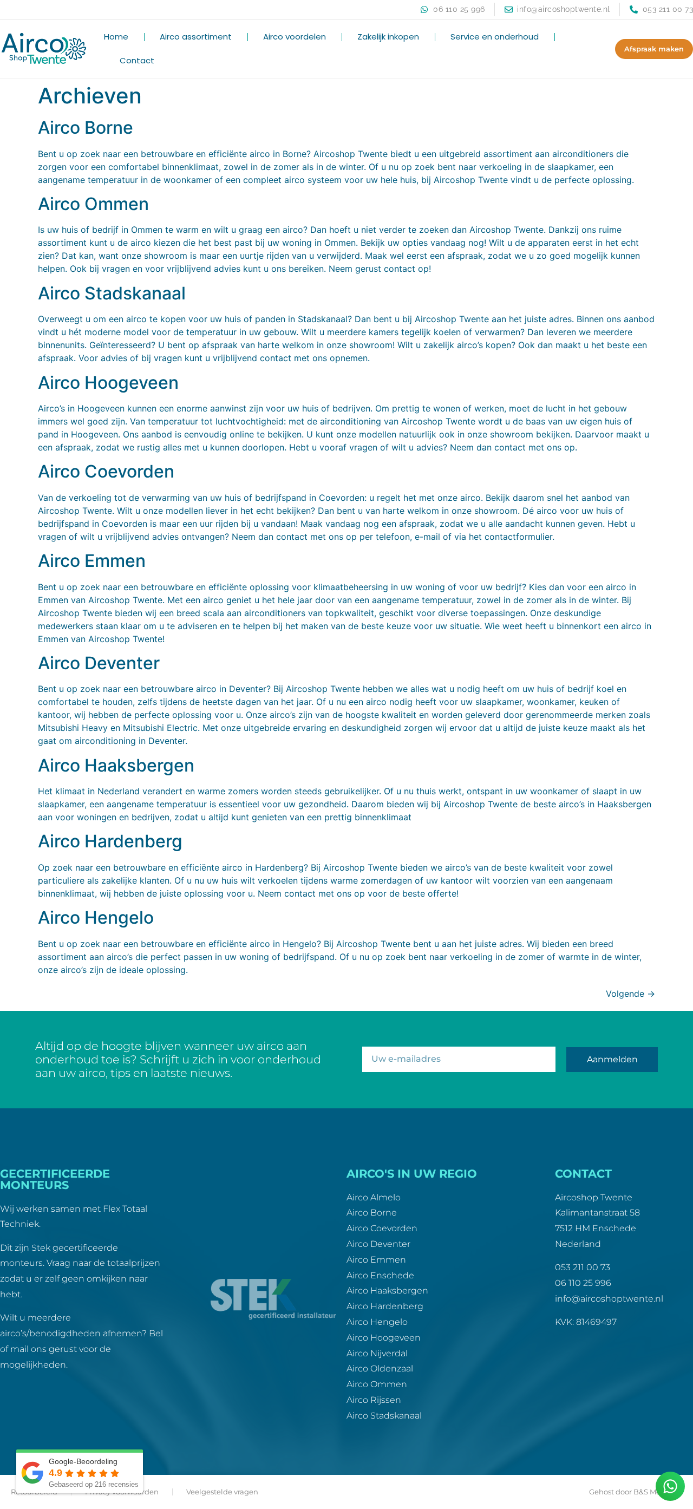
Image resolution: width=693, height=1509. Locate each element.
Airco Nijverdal (377, 1353)
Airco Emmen (92, 560)
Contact (137, 60)
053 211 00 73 (582, 1267)
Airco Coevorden (106, 471)
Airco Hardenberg (110, 841)
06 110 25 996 (583, 1283)
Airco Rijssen (373, 1400)
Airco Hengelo (96, 917)
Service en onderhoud (494, 36)
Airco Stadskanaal (112, 293)
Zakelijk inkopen (388, 36)
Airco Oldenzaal (379, 1368)
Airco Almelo (373, 1197)
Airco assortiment (196, 36)
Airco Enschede (380, 1275)
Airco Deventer (99, 663)
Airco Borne (85, 127)
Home (116, 36)
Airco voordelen (294, 36)
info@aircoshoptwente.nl (609, 1299)
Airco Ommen (93, 203)
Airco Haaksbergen (116, 765)
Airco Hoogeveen (108, 382)
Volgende (630, 993)
